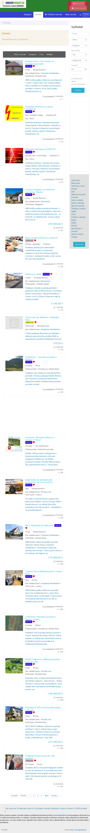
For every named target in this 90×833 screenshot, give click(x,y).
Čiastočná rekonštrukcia (50, 73)
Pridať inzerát (79, 8)
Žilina (37, 366)
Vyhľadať (78, 90)
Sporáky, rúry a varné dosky (36, 156)
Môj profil (79, 3)
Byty (27, 488)
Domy (27, 70)
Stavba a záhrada (77, 203)
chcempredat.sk (80, 830)
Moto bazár (75, 183)
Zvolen (34, 580)
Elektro (74, 226)
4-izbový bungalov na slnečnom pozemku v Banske (40, 190)
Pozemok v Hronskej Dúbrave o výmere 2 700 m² (40, 438)
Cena (41, 54)
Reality (74, 189)
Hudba (73, 211)
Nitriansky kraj (43, 326)
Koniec (54, 796)
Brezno (36, 668)
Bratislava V (54, 156)
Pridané (49, 54)
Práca (73, 214)
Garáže (28, 278)
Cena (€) (74, 65)
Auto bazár (75, 180)
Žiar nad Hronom (42, 446)
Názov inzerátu (20, 54)
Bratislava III (51, 115)
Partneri (70, 808)
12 (1, 817)
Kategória (33, 54)
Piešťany (46, 244)
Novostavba (45, 202)
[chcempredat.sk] (13, 4)
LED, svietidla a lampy (34, 115)
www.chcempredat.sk (59, 815)
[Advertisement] (34, 414)
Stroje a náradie (77, 200)
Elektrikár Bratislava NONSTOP (40, 149)
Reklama (54, 808)
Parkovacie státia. (33, 274)
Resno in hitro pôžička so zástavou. (41, 237)
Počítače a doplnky (78, 217)
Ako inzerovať (11, 808)
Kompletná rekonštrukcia (50, 329)
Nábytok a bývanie (78, 194)
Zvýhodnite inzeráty (42, 808)
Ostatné (74, 237)
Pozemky (28, 366)
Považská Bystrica (41, 278)
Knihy (73, 220)
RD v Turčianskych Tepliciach (39, 525)
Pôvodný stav (46, 492)
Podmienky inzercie (25, 808)
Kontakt (84, 808)
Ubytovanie (29, 326)
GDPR (77, 808)
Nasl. (47, 796)
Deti (73, 192)
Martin (38, 625)
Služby (73, 223)
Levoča (39, 764)
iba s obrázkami (79, 84)
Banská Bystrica (39, 70)
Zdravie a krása (77, 234)
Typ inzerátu (75, 50)
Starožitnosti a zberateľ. (76, 229)
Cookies (62, 808)
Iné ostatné (29, 764)
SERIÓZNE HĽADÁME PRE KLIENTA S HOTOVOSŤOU (39, 481)
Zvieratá (74, 197)
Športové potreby (78, 206)
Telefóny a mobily (78, 209)
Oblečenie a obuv (78, 186)
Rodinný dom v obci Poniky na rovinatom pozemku (39, 62)
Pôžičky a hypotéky (32, 244)
